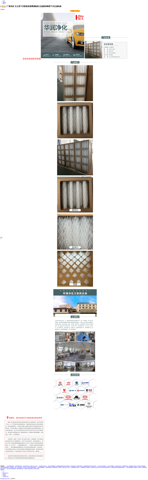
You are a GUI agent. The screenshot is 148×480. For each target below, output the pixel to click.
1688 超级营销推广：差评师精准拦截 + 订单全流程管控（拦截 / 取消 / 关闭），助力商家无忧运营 (27, 466)
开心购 (4, 475)
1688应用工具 (5, 476)
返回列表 (2, 469)
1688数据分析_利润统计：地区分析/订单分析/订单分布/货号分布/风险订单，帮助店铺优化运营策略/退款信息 (102, 467)
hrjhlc (1, 237)
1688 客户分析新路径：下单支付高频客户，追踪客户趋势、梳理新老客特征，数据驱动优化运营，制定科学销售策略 (121, 466)
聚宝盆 (4, 3)
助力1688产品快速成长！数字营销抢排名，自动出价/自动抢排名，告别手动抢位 (23, 468)
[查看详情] (2, 9)
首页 (4, 1)
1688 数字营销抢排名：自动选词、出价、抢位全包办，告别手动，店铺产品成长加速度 (18, 467)
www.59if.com (5, 472)
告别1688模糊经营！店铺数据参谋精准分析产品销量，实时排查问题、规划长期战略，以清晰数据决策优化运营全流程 (72, 466)
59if (3, 471)
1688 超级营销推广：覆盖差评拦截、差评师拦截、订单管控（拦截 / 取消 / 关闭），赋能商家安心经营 (58, 467)
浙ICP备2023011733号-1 (5, 478)
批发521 (4, 2)
